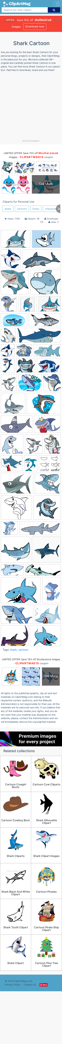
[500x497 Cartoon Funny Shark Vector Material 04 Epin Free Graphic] (14, 283)
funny (35, 208)
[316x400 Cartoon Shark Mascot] (33, 446)
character (51, 208)
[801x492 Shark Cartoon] (14, 321)
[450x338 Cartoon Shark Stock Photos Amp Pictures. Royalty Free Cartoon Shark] (47, 426)
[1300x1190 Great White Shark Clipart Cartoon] (48, 484)
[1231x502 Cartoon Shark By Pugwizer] (39, 337)
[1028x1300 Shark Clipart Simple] (9, 384)
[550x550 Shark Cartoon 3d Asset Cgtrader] (46, 551)
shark (7, 208)
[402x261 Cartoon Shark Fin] (16, 426)
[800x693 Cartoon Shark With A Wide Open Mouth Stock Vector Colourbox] (11, 465)
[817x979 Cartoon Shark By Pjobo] (8, 336)
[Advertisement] (31, 107)
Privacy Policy (12, 984)
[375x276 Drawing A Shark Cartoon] (17, 485)
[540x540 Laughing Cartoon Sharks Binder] (27, 305)
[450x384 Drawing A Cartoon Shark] (50, 465)
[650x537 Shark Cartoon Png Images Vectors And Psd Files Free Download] (50, 305)
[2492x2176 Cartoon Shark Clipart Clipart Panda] (14, 637)
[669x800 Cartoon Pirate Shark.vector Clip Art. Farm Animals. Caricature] (8, 305)
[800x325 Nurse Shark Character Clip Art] (40, 529)
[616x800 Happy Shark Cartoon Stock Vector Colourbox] (7, 366)
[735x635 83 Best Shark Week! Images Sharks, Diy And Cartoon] (30, 384)
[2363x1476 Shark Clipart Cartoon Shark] (12, 572)
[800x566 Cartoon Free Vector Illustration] (44, 405)
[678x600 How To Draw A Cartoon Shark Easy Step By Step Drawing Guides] (16, 509)
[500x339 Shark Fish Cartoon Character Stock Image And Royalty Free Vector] (17, 616)
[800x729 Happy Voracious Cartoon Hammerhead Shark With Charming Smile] (25, 366)
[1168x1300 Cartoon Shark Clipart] (8, 351)
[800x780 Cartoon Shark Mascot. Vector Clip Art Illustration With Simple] (24, 351)
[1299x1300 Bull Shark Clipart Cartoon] (13, 405)
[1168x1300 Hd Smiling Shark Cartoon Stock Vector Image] (10, 260)
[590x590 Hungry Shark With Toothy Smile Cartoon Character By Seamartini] (47, 508)
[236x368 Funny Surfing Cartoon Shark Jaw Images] (51, 591)
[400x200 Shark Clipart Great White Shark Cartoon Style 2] (45, 321)
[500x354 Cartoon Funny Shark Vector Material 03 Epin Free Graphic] (15, 240)
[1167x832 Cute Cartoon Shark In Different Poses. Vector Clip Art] (46, 240)
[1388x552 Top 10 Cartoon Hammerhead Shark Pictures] (43, 572)
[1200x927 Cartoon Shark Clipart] (45, 637)
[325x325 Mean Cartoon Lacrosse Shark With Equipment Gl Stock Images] (9, 529)
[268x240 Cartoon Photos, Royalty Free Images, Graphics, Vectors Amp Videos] (45, 283)
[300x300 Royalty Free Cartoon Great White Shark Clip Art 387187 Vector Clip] (15, 551)
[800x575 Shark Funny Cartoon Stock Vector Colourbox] (49, 366)
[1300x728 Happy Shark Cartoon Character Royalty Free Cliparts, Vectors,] (47, 351)
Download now (34, 26)
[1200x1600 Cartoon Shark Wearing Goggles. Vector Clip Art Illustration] (52, 445)
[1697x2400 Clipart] (30, 465)
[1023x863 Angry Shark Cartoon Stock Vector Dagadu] (48, 616)
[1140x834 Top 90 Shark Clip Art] (21, 591)
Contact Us (30, 984)
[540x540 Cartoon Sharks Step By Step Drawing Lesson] (12, 446)
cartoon (22, 208)
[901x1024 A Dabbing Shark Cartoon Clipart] (52, 384)
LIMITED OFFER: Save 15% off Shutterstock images (31, 659)
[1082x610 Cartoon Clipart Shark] (41, 260)
